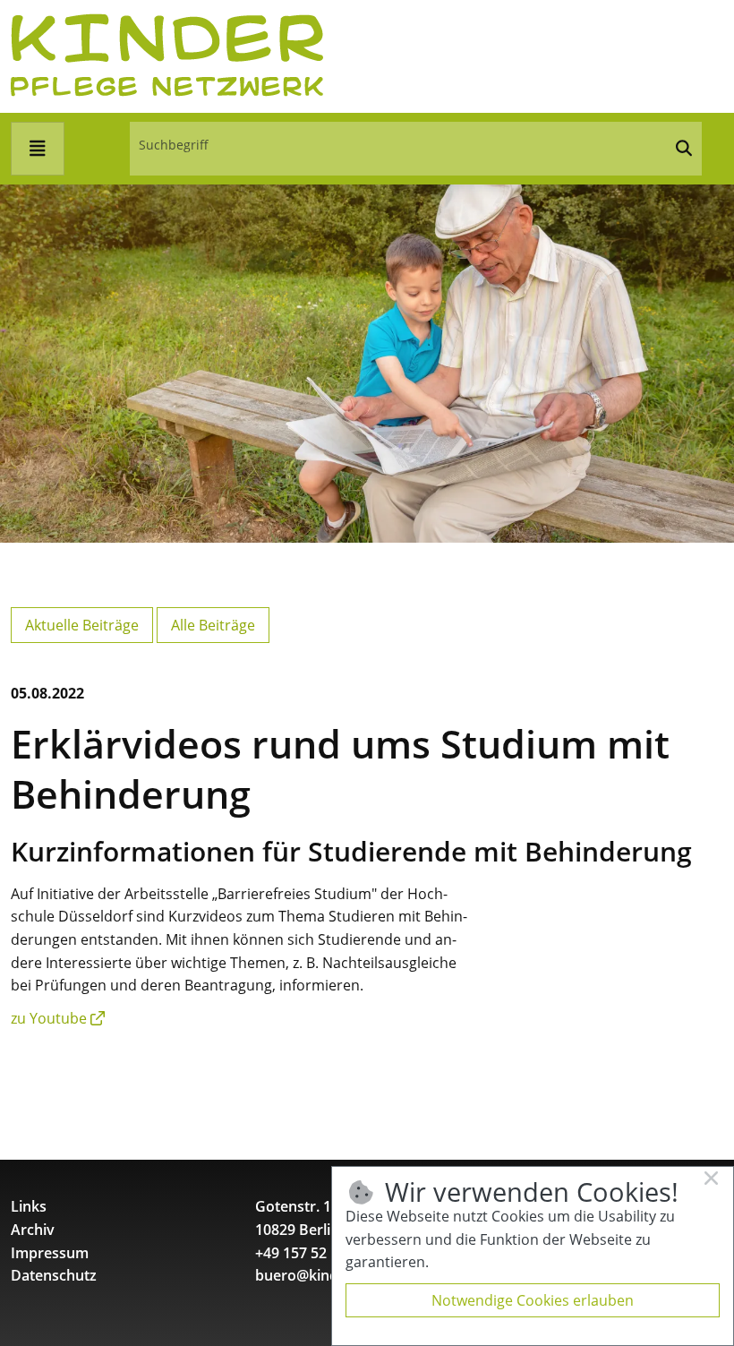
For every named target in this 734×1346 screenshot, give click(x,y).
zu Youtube (49, 1018)
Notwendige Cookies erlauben (532, 1300)
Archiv (33, 1229)
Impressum (50, 1253)
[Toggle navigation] (37, 149)
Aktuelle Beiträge (82, 625)
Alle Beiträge (213, 625)
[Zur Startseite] (167, 54)
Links (29, 1206)
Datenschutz (54, 1275)
